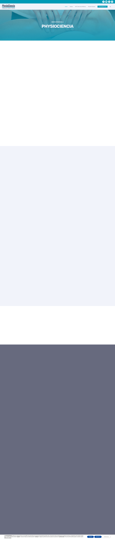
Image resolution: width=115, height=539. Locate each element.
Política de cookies (7, 537)
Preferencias (106, 536)
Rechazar (98, 536)
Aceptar (90, 536)
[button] (110, 7)
